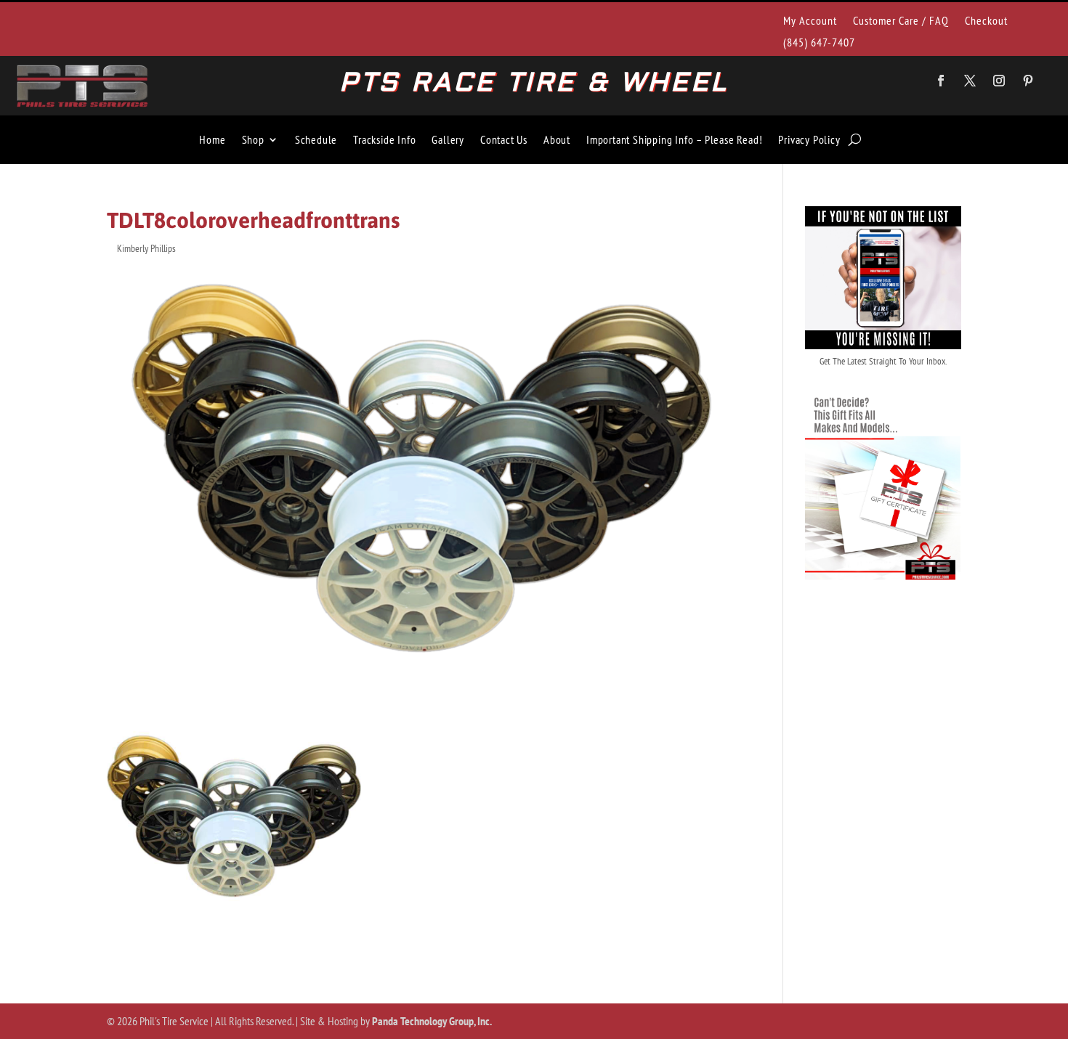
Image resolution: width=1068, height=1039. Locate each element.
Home (212, 139)
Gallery (448, 139)
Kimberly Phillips (146, 248)
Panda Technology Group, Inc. (432, 1021)
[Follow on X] (970, 80)
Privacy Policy (809, 139)
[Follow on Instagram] (999, 80)
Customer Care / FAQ (901, 21)
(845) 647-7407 (819, 43)
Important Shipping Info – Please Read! (674, 139)
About (556, 139)
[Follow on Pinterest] (1028, 80)
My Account (810, 21)
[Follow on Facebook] (940, 80)
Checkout (986, 21)
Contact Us (503, 139)
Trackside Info (384, 139)
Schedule (316, 139)
